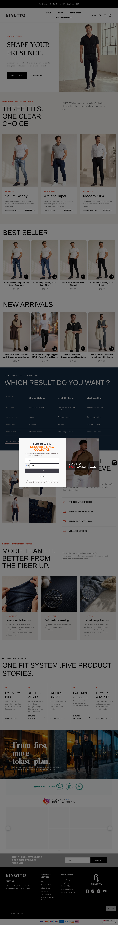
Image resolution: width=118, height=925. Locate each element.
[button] (27, 465)
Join (42, 471)
